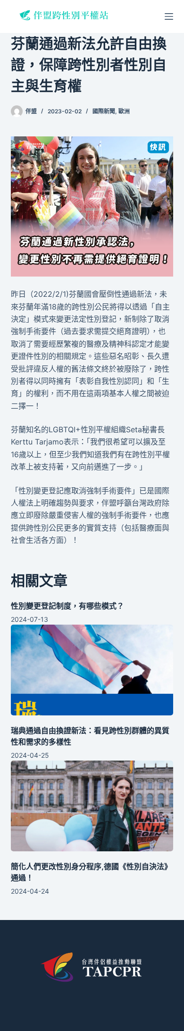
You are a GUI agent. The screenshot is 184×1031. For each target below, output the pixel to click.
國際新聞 (103, 111)
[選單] (169, 16)
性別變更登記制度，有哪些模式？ (67, 606)
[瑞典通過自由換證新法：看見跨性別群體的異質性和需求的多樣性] (92, 670)
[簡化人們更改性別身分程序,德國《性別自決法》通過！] (92, 806)
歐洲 (124, 111)
